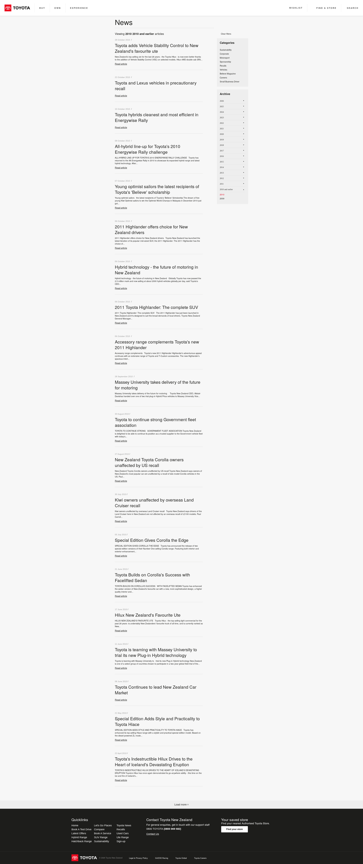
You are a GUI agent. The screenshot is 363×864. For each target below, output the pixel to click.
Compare (99, 829)
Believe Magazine (228, 73)
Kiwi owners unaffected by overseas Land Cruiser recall (154, 502)
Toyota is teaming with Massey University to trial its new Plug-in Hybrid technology (156, 652)
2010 (222, 194)
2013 (222, 173)
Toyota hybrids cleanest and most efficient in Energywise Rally (156, 117)
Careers (223, 77)
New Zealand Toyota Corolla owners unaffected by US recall (149, 462)
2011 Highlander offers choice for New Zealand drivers (151, 229)
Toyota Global (181, 858)
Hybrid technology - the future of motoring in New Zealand (156, 270)
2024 (222, 112)
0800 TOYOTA (163, 828)
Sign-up (121, 841)
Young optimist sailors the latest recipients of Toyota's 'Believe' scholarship (157, 189)
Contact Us (152, 834)
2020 (222, 134)
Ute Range (123, 837)
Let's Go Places (103, 825)
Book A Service (102, 833)
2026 (222, 101)
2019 (222, 140)
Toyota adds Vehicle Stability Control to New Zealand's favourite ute (156, 48)
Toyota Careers (200, 858)
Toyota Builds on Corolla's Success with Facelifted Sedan (152, 577)
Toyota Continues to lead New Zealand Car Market (155, 690)
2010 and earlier (226, 189)
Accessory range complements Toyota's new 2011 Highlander (157, 344)
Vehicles (223, 69)
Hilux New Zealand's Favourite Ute (148, 615)
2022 (222, 123)
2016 (222, 156)
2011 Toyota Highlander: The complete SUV (156, 307)
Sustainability (226, 49)
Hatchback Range (81, 841)
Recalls (223, 65)
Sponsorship (225, 61)
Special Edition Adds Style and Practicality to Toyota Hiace (157, 721)
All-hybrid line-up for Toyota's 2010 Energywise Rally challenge (147, 149)
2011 (222, 184)
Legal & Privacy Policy (138, 858)
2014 (222, 167)
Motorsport (225, 57)
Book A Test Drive (81, 829)
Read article (121, 63)
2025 (222, 106)
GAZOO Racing (161, 858)
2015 (222, 162)
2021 (222, 129)
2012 (222, 178)
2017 (222, 151)
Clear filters (225, 33)
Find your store (234, 829)
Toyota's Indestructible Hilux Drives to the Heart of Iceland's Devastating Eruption (154, 761)
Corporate (224, 53)
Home (74, 825)
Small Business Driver (229, 81)
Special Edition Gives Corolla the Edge (151, 540)
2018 (222, 145)
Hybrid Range (79, 837)
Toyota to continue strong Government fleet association (155, 422)
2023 (222, 118)
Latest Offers (78, 833)
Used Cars (123, 833)
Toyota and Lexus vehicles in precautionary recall (156, 85)
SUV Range (100, 837)
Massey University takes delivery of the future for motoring (157, 385)
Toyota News (124, 825)
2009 (222, 198)
